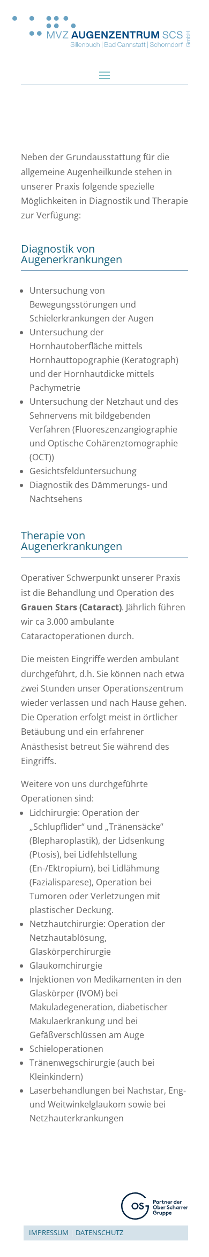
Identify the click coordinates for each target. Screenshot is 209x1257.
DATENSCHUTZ (99, 1232)
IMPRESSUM (49, 1232)
